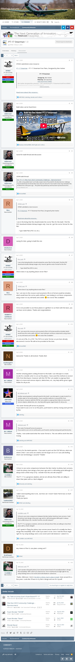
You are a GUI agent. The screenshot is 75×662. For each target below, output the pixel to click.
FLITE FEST (19, 649)
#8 (72, 282)
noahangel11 (8, 363)
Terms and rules (48, 654)
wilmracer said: (22, 566)
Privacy (57, 654)
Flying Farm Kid (61, 604)
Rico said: (20, 259)
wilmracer (8, 114)
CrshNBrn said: (22, 513)
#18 (72, 509)
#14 (72, 421)
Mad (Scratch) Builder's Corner (32, 598)
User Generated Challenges (28, 607)
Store (16, 22)
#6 (72, 237)
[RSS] (71, 654)
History (13, 51)
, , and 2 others (32, 145)
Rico (8, 210)
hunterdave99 (11, 598)
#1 (72, 60)
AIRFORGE (8, 399)
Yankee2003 (8, 500)
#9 (72, 304)
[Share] (69, 60)
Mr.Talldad (8, 380)
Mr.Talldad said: (22, 393)
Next (15, 55)
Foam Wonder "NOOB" (15, 612)
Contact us (39, 654)
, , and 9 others (30, 97)
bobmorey (8, 457)
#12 (72, 370)
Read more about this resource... (27, 92)
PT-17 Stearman (21, 68)
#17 (72, 490)
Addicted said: (22, 425)
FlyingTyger (60, 613)
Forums (27, 22)
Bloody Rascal (12, 625)
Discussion (22, 51)
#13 (72, 389)
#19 (72, 545)
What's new (41, 22)
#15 (72, 447)
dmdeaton (8, 248)
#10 (72, 324)
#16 (72, 464)
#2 (72, 103)
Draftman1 (8, 555)
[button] (31, 22)
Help (62, 654)
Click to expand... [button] (45, 87)
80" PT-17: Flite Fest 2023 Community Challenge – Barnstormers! (39, 180)
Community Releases (25, 614)
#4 (72, 173)
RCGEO (59, 620)
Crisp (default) (8, 654)
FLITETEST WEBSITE (8, 649)
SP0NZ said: (21, 204)
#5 (72, 200)
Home (7, 22)
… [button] (9, 55)
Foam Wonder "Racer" (15, 618)
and (25, 440)
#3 (72, 151)
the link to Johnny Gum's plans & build (46, 577)
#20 (72, 562)
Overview (5, 51)
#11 (72, 352)
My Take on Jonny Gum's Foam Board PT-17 (23, 596)
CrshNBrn (8, 475)
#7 (72, 255)
